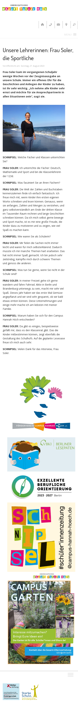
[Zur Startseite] (42, 24)
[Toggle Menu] (70, 675)
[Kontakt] (58, 24)
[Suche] (74, 24)
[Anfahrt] (66, 24)
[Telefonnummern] (50, 24)
